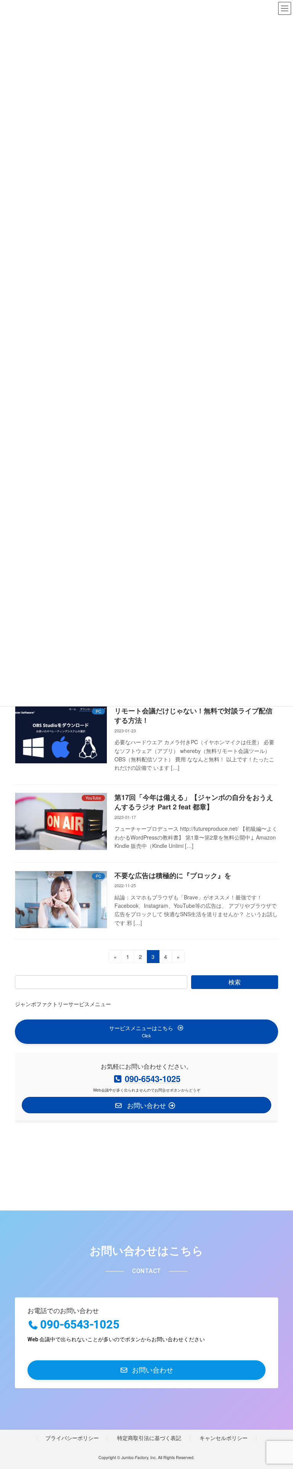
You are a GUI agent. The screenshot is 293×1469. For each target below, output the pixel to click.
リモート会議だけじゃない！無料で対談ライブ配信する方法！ (193, 715)
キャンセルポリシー (224, 1438)
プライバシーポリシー (72, 1438)
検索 (235, 982)
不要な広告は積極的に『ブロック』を (172, 875)
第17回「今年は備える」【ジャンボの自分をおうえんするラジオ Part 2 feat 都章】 (193, 802)
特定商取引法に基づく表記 (149, 1438)
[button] (146, 1031)
